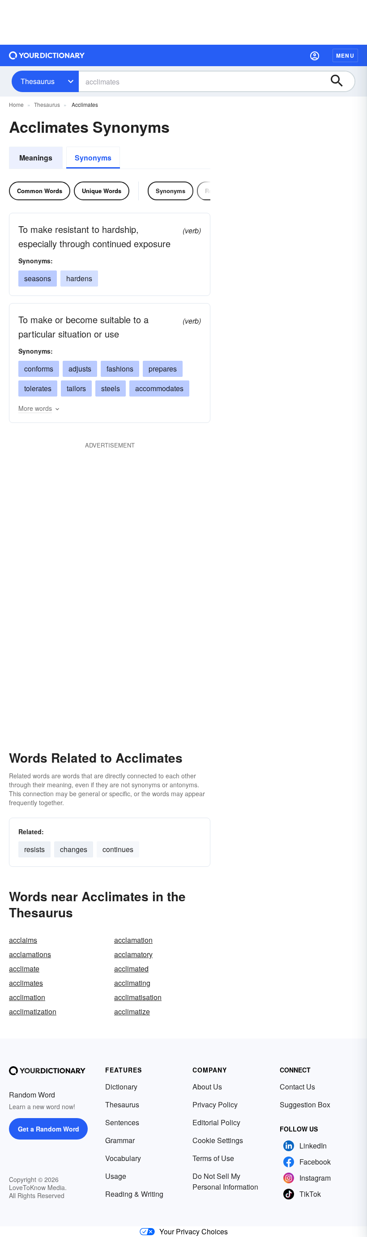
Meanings (35, 157)
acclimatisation (138, 997)
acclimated (131, 968)
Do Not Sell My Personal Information (225, 1181)
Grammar (120, 1140)
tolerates (37, 388)
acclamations (30, 954)
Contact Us (297, 1086)
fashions (120, 368)
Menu (345, 55)
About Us (207, 1086)
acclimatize (132, 1011)
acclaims (23, 940)
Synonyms (93, 157)
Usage (115, 1176)
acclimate (24, 968)
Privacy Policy (215, 1104)
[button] (314, 55)
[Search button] (341, 81)
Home (16, 104)
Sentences (122, 1122)
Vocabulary (123, 1158)
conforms (38, 368)
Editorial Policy (216, 1122)
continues (117, 849)
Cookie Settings (217, 1140)
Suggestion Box (305, 1104)
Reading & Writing (134, 1194)
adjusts (79, 368)
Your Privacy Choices (193, 1231)
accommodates (159, 388)
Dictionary (121, 1086)
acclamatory (133, 954)
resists (34, 849)
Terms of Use (213, 1158)
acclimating (132, 983)
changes (73, 849)
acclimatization (32, 1011)
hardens (79, 278)
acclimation (27, 997)
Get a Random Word (48, 1128)
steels (110, 388)
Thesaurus (38, 81)
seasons (37, 278)
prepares (163, 368)
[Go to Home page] (47, 55)
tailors (76, 388)
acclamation (133, 940)
